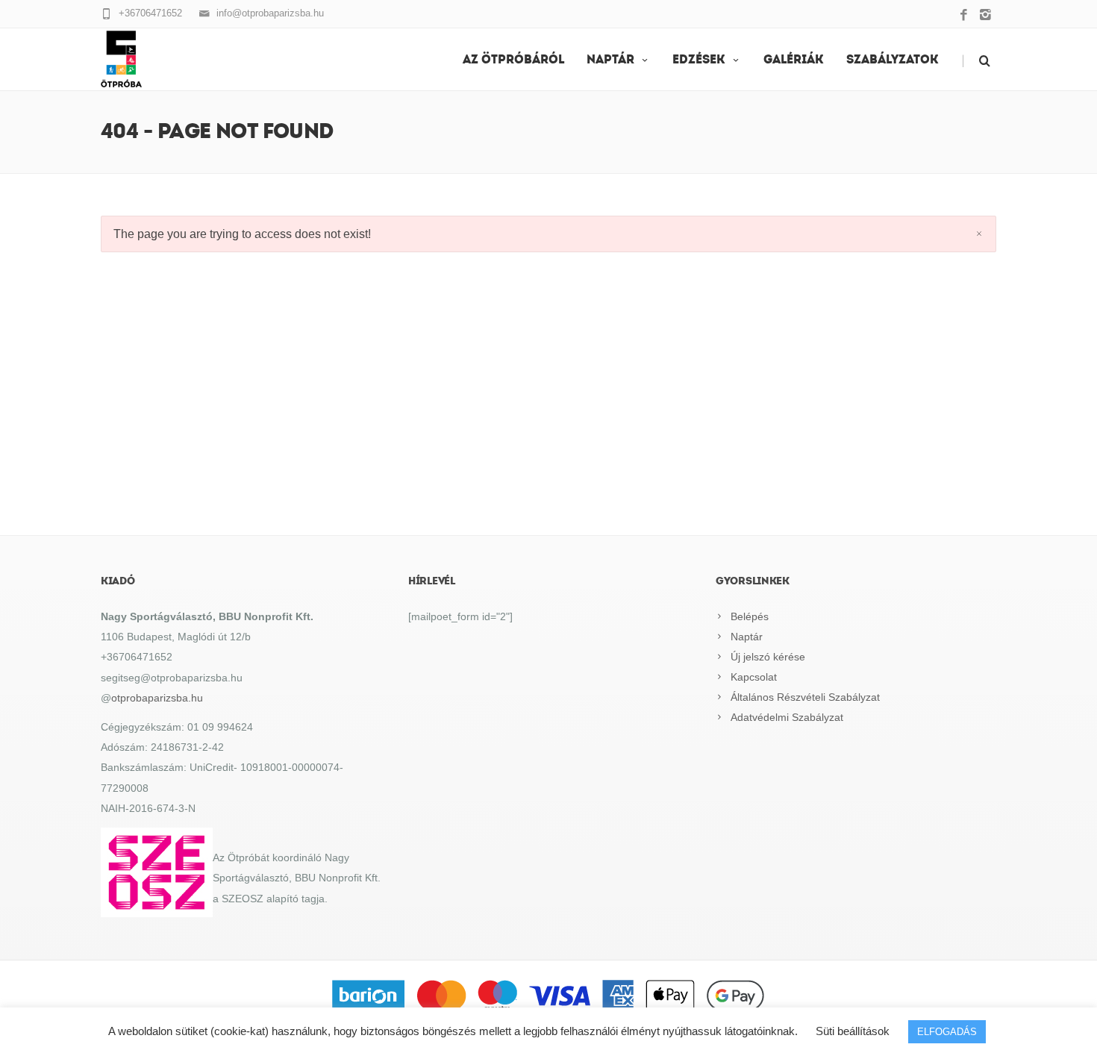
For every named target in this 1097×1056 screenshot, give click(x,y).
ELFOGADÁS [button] (947, 1031)
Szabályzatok (892, 60)
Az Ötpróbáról (513, 60)
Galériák (793, 60)
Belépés (750, 616)
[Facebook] (964, 15)
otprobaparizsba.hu (157, 698)
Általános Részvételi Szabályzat (805, 697)
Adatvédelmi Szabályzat (787, 717)
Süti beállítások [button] (853, 1031)
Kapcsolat (754, 677)
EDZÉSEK (698, 60)
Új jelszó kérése (768, 657)
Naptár (610, 60)
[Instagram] (985, 15)
